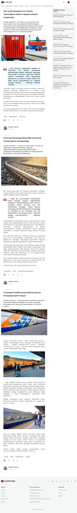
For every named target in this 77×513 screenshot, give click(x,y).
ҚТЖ (5, 116)
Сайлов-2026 (9, 6)
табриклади (31, 451)
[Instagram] (4, 120)
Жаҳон (3, 501)
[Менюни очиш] (74, 2)
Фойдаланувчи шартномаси (37, 490)
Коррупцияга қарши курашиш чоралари (40, 499)
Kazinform (16, 31)
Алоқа (60, 493)
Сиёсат (3, 493)
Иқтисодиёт (4, 499)
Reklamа (60, 496)
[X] (22, 120)
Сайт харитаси (62, 490)
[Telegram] (13, 120)
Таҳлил (3, 496)
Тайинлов (21, 6)
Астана (28, 457)
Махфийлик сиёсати (35, 493)
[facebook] (60, 481)
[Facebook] (17, 120)
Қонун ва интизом (34, 6)
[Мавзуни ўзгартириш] (69, 2)
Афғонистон (13, 116)
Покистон (22, 116)
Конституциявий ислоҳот (47, 6)
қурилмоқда (33, 265)
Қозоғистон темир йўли (25, 271)
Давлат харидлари (35, 501)
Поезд (6, 457)
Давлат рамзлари (34, 496)
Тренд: (3, 6)
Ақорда (16, 6)
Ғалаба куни (19, 457)
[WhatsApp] (9, 120)
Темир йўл (7, 271)
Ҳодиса (27, 6)
